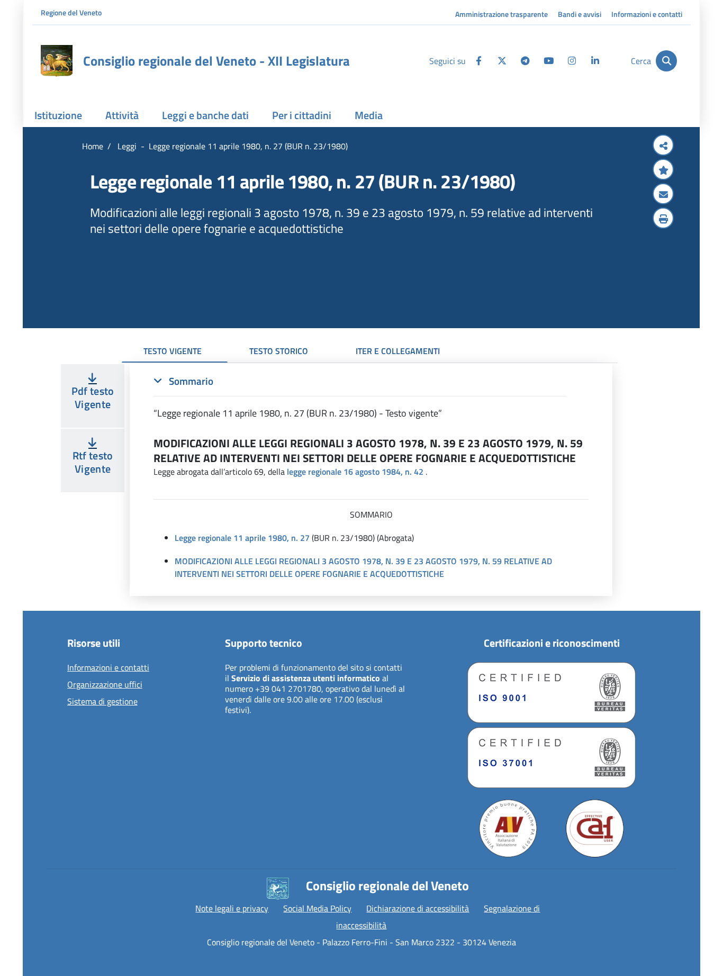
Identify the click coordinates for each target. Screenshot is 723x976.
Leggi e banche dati (205, 115)
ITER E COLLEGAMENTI (398, 351)
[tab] (359, 397)
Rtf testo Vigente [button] (93, 462)
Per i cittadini (301, 115)
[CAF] (595, 828)
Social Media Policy (317, 908)
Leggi (126, 146)
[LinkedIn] (594, 61)
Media (369, 115)
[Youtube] (548, 61)
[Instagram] (571, 61)
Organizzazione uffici (104, 685)
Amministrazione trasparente (501, 14)
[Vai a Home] (57, 60)
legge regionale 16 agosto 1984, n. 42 (355, 471)
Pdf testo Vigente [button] (92, 397)
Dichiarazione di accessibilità (417, 908)
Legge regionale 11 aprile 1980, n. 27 (242, 537)
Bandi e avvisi (579, 14)
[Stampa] (663, 219)
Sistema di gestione (102, 702)
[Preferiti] (663, 170)
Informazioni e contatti (646, 14)
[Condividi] (663, 146)
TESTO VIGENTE (172, 351)
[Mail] (663, 194)
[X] (501, 61)
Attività (122, 115)
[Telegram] (525, 61)
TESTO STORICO (278, 351)
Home (92, 146)
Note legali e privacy (231, 908)
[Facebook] (478, 61)
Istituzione (58, 115)
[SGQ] (551, 692)
